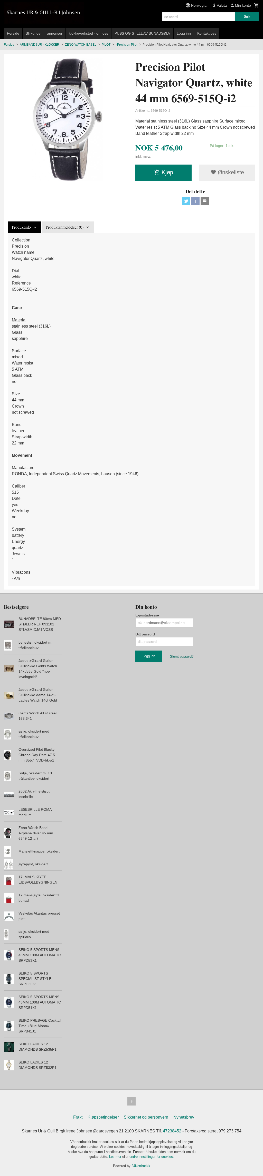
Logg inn (184, 33)
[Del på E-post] (205, 201)
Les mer (115, 1157)
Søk (247, 16)
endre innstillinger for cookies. (151, 1157)
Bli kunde (33, 33)
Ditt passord (145, 634)
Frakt (77, 1117)
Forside (13, 33)
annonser (54, 33)
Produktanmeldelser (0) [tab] (64, 227)
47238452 (172, 1131)
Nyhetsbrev (183, 1117)
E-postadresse (147, 615)
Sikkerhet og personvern (146, 1117)
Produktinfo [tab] (21, 227)
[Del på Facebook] (195, 201)
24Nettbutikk (141, 1166)
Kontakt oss (206, 33)
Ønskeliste (230, 172)
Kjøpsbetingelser (103, 1117)
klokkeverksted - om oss (88, 33)
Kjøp (167, 172)
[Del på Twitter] (186, 201)
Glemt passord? (181, 656)
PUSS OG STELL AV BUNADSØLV (142, 33)
